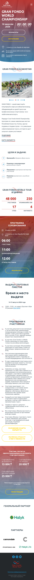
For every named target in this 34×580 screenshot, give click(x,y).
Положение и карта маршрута (17, 429)
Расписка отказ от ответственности (17, 438)
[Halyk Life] (25, 547)
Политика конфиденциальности (17, 572)
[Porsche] (9, 547)
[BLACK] (25, 539)
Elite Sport (16, 308)
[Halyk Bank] (17, 517)
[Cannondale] (9, 539)
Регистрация (17, 492)
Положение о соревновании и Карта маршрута (16, 55)
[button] (11, 100)
